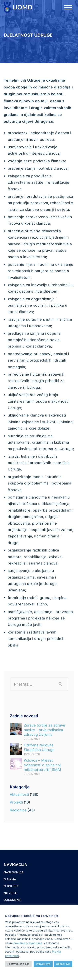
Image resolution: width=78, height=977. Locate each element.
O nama (10, 879)
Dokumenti (13, 899)
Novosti (11, 893)
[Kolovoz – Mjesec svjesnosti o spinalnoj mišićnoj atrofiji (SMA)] (16, 764)
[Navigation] (68, 7)
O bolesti (11, 886)
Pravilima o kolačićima (27, 943)
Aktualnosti (19, 794)
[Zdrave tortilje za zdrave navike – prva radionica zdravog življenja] (16, 729)
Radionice (18, 810)
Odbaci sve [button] (63, 963)
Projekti (16, 802)
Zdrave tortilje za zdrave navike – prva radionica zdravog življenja (44, 730)
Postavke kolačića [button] (18, 963)
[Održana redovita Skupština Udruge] (16, 749)
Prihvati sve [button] (43, 963)
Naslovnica (14, 872)
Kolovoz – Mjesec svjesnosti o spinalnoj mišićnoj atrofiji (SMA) (42, 765)
